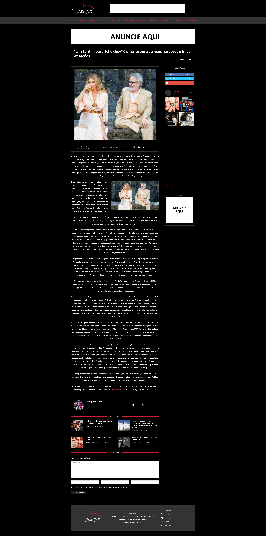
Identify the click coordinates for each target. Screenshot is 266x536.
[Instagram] (162, 514)
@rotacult (176, 92)
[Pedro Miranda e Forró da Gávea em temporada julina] (77, 425)
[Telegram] (139, 147)
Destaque (135, 430)
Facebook (168, 510)
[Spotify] (162, 518)
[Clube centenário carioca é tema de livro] (77, 442)
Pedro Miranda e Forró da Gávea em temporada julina (99, 422)
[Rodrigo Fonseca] (79, 405)
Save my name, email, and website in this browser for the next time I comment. (100, 487)
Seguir (190, 78)
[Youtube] (162, 525)
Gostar (189, 74)
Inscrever (189, 83)
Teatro (181, 59)
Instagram (168, 514)
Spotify (167, 518)
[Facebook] (144, 147)
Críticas (189, 59)
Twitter (167, 521)
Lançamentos (90, 442)
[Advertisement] (147, 8)
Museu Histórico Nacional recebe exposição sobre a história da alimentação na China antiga (145, 424)
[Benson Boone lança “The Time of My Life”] (124, 442)
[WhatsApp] (134, 147)
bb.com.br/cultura (118, 390)
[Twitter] (148, 147)
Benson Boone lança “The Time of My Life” (144, 438)
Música (88, 426)
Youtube (168, 525)
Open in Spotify (170, 185)
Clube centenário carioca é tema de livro (99, 438)
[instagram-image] (172, 104)
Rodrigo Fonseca (94, 401)
